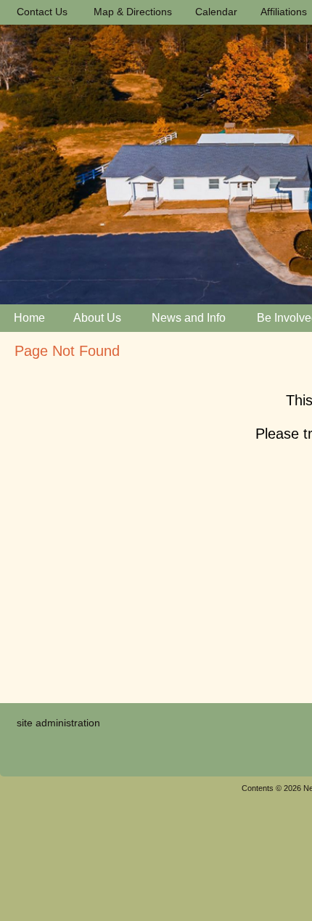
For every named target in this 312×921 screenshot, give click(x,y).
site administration (58, 723)
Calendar (213, 11)
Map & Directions (130, 11)
